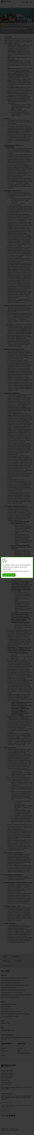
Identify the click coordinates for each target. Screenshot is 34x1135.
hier (29, 571)
